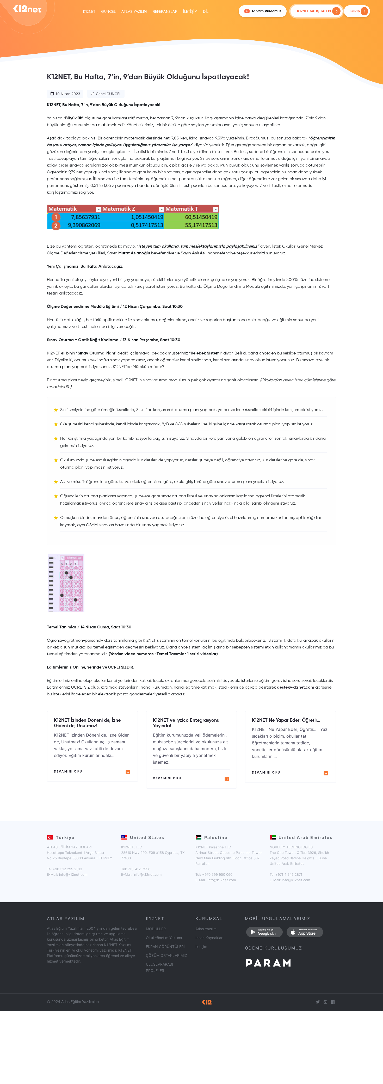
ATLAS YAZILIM (134, 12)
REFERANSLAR (165, 12)
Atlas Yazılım (206, 929)
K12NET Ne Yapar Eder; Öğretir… (286, 720)
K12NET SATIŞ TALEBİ (314, 11)
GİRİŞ (355, 11)
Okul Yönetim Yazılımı (164, 937)
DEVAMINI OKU (68, 771)
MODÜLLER (156, 929)
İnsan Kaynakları (209, 937)
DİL (206, 12)
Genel (101, 93)
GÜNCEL (108, 12)
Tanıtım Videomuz (266, 11)
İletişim (201, 946)
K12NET (89, 12)
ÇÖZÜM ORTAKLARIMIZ (166, 955)
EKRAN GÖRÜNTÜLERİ (165, 946)
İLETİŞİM (190, 12)
